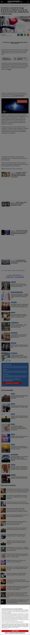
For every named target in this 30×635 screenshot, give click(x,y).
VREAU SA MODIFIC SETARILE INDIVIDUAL (15, 632)
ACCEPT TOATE (15, 631)
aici (21, 617)
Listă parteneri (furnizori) (5, 628)
